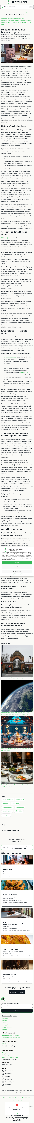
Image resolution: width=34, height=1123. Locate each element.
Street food (20, 897)
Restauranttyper (12, 22)
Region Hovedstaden (12, 902)
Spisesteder (5, 928)
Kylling (13, 897)
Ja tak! (17, 1011)
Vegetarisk (16, 951)
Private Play (7, 869)
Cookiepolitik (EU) (17, 1100)
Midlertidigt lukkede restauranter (11, 1035)
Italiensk (9, 976)
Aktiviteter (4, 1029)
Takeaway (19, 900)
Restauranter (6, 873)
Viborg (25, 981)
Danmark (5, 876)
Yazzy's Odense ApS (10, 949)
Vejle (2, 24)
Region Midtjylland (12, 981)
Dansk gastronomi (8, 799)
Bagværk (5, 897)
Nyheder (4, 1044)
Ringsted (26, 876)
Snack (16, 976)
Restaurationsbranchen (24, 22)
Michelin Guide (19, 18)
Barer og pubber (12, 978)
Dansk (4, 871)
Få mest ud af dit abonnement (10, 1057)
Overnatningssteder (13, 928)
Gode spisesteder (7, 807)
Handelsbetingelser (14, 1098)
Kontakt (5, 1098)
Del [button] (3, 825)
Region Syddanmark (12, 955)
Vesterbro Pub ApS (10, 974)
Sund (25, 897)
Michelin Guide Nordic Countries (10, 20)
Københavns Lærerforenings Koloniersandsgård (13, 923)
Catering (4, 1023)
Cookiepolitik (13, 573)
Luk (17, 1113)
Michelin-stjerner (6, 238)
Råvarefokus (18, 811)
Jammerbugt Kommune (21, 930)
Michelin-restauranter (26, 20)
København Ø (6, 904)
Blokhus (28, 930)
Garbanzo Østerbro (10, 895)
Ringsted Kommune (19, 876)
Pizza (13, 976)
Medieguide (5, 1053)
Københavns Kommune (22, 902)
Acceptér (17, 562)
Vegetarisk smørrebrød (8, 898)
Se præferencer (17, 571)
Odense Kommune (21, 955)
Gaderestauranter (13, 900)
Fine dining (6, 803)
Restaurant (19, 2)
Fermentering (20, 799)
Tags (3, 796)
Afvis (17, 567)
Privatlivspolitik (20, 573)
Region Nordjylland (12, 930)
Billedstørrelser (6, 1055)
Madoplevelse (20, 807)
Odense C (28, 955)
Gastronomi (15, 803)
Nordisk (5, 926)
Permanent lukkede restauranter (11, 1037)
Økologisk (21, 951)
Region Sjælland (11, 876)
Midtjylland (4, 22)
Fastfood (9, 897)
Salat (16, 897)
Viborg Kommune (20, 981)
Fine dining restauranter (8, 18)
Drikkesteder (6, 978)
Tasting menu (6, 815)
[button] (31, 550)
